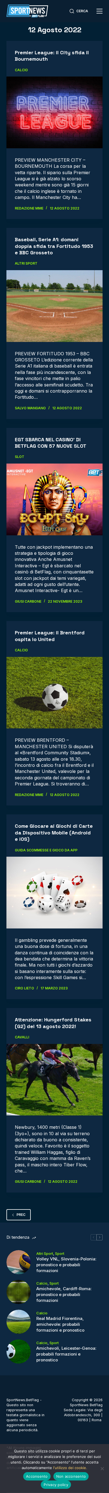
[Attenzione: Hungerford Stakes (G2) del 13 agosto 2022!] (54, 1079)
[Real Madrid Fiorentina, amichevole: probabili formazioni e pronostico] (18, 1322)
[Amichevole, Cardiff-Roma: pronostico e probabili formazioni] (18, 1292)
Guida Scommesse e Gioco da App (46, 850)
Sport (59, 1253)
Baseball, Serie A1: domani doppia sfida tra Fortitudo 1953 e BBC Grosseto (54, 246)
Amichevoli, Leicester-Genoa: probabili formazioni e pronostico (66, 1354)
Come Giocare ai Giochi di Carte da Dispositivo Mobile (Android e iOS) (54, 832)
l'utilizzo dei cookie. (70, 1467)
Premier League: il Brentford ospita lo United (50, 635)
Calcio (21, 70)
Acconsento (37, 1476)
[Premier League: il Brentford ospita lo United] (54, 692)
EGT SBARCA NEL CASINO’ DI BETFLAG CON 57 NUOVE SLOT (50, 442)
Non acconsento (71, 1476)
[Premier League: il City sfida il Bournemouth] (54, 112)
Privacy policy (56, 1484)
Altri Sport (26, 263)
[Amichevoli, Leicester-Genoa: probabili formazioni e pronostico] (18, 1351)
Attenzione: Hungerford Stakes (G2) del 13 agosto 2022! (53, 1022)
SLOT (19, 457)
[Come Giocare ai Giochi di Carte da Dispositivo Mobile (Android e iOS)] (54, 892)
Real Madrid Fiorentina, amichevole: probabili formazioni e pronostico (60, 1324)
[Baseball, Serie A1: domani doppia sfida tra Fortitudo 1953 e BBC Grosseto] (54, 306)
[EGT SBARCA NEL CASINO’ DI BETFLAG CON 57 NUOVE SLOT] (54, 499)
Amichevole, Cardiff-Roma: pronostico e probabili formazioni (64, 1294)
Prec (20, 1215)
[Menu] (99, 11)
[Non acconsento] (102, 1468)
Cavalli (22, 1037)
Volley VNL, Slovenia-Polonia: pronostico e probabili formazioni (66, 1264)
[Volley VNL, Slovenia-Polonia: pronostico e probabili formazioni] (18, 1262)
